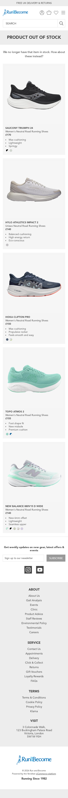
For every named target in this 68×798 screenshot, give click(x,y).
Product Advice (34, 614)
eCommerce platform (46, 773)
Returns (34, 667)
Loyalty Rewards (34, 676)
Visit (34, 721)
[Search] (61, 23)
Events (34, 605)
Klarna (34, 711)
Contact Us (34, 649)
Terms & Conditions (34, 697)
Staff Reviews (34, 618)
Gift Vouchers (34, 671)
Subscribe (56, 558)
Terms (34, 691)
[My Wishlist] (56, 13)
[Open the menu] (63, 13)
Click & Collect (34, 662)
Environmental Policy (34, 623)
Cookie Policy (34, 702)
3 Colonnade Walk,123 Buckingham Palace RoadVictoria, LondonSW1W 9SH (34, 732)
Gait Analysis (34, 600)
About (34, 589)
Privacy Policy (34, 706)
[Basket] (49, 13)
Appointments (34, 653)
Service (34, 643)
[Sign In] (42, 13)
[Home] (15, 12)
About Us (34, 595)
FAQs (34, 681)
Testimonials (34, 627)
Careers (34, 632)
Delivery (34, 658)
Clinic (34, 609)
